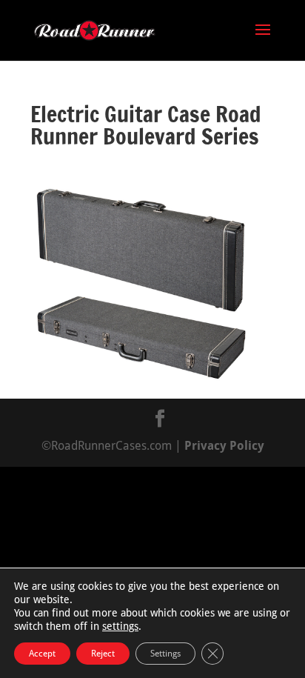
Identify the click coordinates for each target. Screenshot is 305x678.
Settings (165, 653)
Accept (42, 653)
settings (120, 626)
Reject (103, 653)
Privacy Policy (224, 446)
